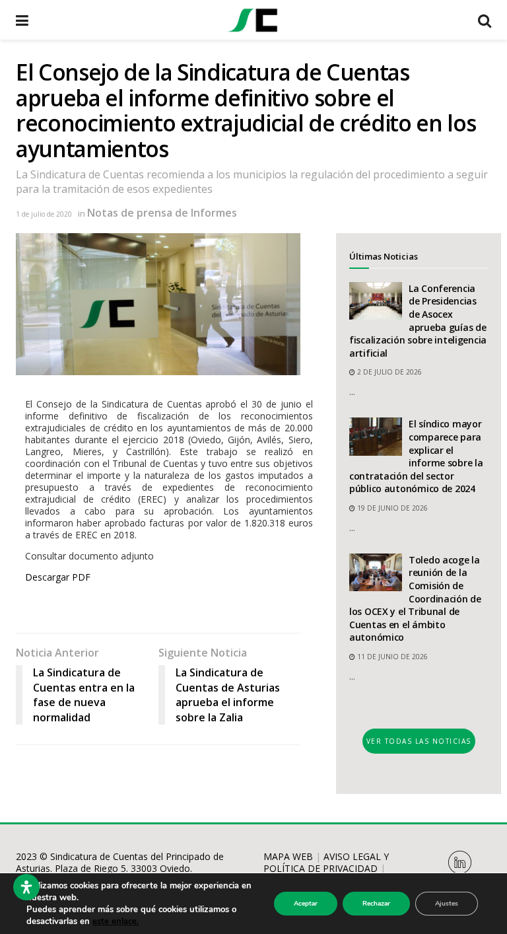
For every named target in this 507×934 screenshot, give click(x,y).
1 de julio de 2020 (44, 214)
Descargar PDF (57, 577)
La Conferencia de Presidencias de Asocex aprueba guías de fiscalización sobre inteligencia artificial (418, 320)
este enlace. (115, 921)
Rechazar (376, 903)
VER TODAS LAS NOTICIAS (418, 741)
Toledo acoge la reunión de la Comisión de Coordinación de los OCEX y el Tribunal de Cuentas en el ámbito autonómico (415, 599)
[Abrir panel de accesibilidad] (26, 887)
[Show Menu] (22, 20)
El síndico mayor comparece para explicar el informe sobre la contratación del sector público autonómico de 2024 (416, 456)
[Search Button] (484, 20)
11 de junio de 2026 (391, 656)
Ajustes (446, 903)
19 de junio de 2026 (391, 508)
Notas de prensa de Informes (162, 212)
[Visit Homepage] (252, 20)
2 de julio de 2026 (388, 372)
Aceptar (306, 903)
